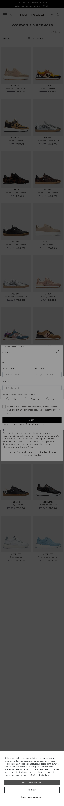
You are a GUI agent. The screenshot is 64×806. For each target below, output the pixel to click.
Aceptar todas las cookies (32, 782)
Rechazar (32, 790)
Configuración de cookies (31, 797)
